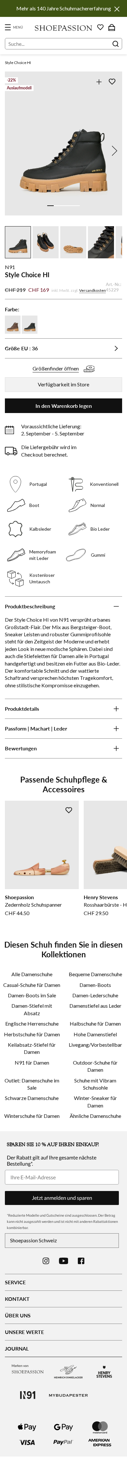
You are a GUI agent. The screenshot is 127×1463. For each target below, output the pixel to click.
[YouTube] (63, 1261)
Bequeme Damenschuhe (95, 974)
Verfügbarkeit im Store (63, 384)
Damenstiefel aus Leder (95, 1006)
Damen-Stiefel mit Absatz (31, 1009)
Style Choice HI (18, 62)
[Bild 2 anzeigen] (57, 205)
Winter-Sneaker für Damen (95, 1101)
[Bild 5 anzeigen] (76, 205)
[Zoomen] (99, 81)
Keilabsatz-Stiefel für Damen (32, 1048)
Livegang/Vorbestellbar (95, 1045)
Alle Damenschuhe (31, 974)
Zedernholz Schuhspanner (33, 904)
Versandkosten (92, 290)
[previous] (13, 150)
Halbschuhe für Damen (95, 1023)
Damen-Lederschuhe (95, 995)
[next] (113, 150)
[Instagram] (46, 1261)
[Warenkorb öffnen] (111, 27)
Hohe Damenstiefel (95, 1034)
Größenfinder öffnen (56, 368)
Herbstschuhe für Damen (32, 1034)
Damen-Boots (95, 985)
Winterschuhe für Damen (32, 1116)
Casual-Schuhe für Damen (31, 985)
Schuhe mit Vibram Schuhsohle (95, 1084)
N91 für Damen (32, 1062)
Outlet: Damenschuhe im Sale (32, 1084)
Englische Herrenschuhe (32, 1023)
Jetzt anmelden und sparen (62, 1198)
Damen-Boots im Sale (32, 995)
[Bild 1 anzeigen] (50, 205)
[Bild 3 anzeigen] (63, 205)
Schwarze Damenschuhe (32, 1098)
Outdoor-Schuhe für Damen (95, 1066)
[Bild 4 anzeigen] (70, 205)
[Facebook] (81, 1261)
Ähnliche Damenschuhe (95, 1116)
